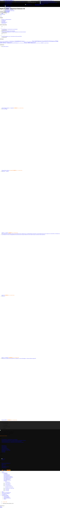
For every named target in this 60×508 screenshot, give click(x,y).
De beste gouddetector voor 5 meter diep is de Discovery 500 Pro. (12, 36)
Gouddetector (4, 20)
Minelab (23, 41)
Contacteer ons (4, 467)
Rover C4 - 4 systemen (5, 357)
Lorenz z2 (3, 295)
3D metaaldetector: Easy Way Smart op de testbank (9, 29)
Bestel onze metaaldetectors (6, 463)
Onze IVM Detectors (15, 42)
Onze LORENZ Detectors (8, 2)
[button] (31, 422)
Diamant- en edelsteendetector (6, 19)
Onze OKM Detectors (8, 3)
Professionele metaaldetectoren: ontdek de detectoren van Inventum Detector (14, 31)
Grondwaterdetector (9, 8)
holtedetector (11, 41)
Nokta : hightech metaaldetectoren (28, 41)
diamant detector (2, 41)
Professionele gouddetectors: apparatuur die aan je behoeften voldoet (13, 442)
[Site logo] (28, 4)
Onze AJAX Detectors (37, 41)
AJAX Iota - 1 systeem (5, 232)
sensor (42, 42)
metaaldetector (18, 41)
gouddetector (7, 41)
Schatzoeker (7, 11)
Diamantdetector (8, 7)
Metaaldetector (4, 445)
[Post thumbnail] (3, 28)
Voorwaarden (4, 465)
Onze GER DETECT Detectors (9, 1)
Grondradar (7, 12)
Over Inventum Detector (5, 466)
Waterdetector (4, 23)
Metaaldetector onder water (10, 10)
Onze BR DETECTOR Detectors (9, 0)
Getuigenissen (4, 464)
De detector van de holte (9, 9)
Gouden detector (8, 6)
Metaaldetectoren (4, 22)
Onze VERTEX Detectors (8, 4)
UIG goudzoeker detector (6, 170)
